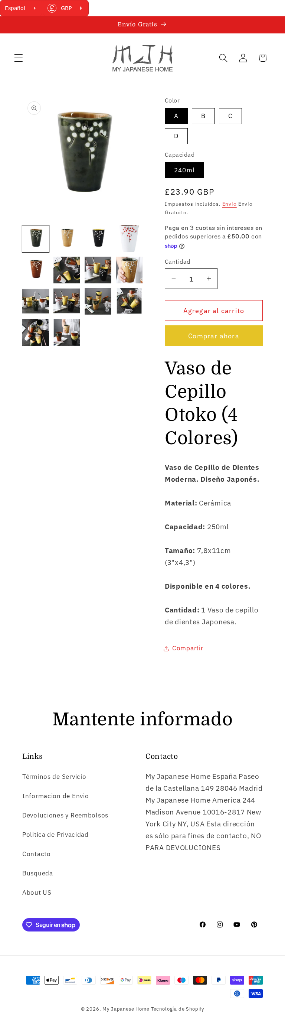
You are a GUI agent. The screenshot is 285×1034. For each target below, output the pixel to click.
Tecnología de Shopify (177, 1008)
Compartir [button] (187, 648)
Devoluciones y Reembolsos (65, 815)
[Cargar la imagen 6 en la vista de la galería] (66, 270)
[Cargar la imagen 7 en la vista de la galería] (98, 270)
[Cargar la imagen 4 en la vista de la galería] (129, 238)
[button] (19, 58)
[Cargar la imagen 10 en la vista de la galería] (66, 301)
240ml (184, 170)
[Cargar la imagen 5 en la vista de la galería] (35, 270)
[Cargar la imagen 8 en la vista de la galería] (129, 270)
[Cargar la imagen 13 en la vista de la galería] (35, 332)
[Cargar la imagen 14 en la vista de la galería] (66, 332)
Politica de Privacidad (55, 834)
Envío (229, 203)
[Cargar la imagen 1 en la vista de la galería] (35, 238)
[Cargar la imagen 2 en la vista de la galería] (66, 238)
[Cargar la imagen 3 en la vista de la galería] (98, 238)
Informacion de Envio (55, 796)
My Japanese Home (125, 1008)
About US (37, 892)
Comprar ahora (213, 336)
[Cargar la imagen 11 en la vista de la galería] (98, 301)
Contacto (36, 854)
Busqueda (37, 873)
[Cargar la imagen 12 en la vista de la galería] (129, 301)
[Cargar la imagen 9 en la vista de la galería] (35, 301)
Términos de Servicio (54, 777)
